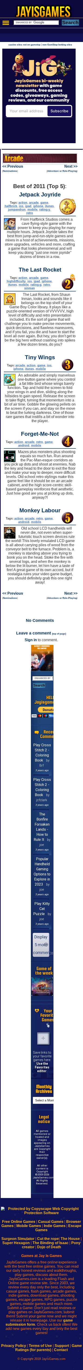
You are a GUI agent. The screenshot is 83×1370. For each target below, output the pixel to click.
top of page (59, 633)
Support (62, 1346)
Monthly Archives (44, 1089)
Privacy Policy (13, 1346)
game (44, 202)
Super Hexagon (16, 1243)
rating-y (44, 209)
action (22, 202)
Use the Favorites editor (42, 1067)
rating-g (36, 284)
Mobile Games (28, 1226)
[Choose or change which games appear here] (47, 1025)
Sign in (31, 640)
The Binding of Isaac (50, 1243)
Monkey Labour (39, 510)
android (23, 445)
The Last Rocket (40, 270)
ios (21, 206)
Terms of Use (40, 1346)
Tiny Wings (40, 357)
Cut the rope (48, 1239)
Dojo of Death (49, 1247)
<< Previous (12, 166)
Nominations (10, 171)
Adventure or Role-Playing (62, 171)
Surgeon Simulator (17, 1239)
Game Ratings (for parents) (48, 1348)
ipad (28, 206)
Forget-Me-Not (40, 434)
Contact (61, 1350)
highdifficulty (16, 281)
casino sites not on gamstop (24, 44)
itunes (49, 206)
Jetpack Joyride (40, 194)
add (43, 1038)
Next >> (70, 166)
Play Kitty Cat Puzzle (41, 908)
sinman (29, 288)
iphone (38, 206)
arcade (34, 202)
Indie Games (54, 1226)
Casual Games (50, 1222)
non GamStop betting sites (57, 44)
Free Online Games (18, 1222)
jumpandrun (17, 209)
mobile (32, 209)
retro (29, 213)
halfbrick (11, 206)
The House (70, 1239)
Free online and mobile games (43, 13)
